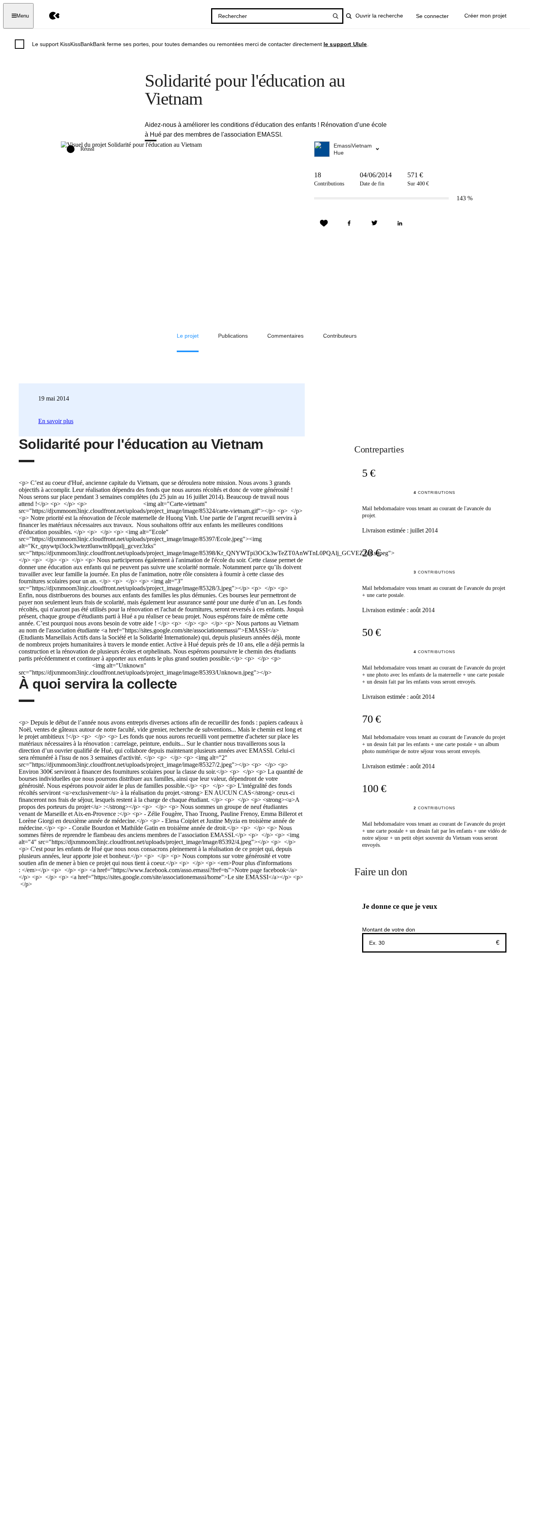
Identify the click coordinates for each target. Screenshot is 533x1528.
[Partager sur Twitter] (374, 223)
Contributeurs (340, 336)
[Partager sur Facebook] (349, 223)
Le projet (188, 336)
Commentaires (285, 336)
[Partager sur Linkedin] (400, 223)
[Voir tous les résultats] (335, 16)
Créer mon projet (485, 15)
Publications (233, 336)
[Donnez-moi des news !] (324, 223)
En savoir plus (55, 421)
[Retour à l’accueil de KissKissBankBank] (49, 16)
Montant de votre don (388, 929)
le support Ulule (345, 44)
